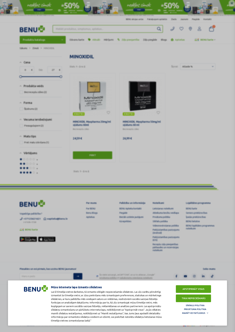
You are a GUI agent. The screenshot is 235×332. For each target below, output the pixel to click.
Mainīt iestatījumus (193, 313)
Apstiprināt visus (193, 289)
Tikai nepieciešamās (193, 298)
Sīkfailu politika (195, 305)
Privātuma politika (195, 309)
